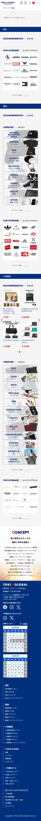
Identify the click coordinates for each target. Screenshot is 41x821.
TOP (4, 8)
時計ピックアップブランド (14, 698)
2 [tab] (21, 351)
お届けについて (11, 777)
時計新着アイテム (11, 689)
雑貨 (7, 704)
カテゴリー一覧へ (17, 210)
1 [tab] (19, 351)
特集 (6, 752)
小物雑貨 (9, 726)
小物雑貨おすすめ (11, 733)
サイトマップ (9, 806)
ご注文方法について (11, 771)
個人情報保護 (9, 797)
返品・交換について (11, 781)
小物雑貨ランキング (11, 736)
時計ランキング (10, 695)
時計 (7, 685)
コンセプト (9, 755)
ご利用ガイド (11, 767)
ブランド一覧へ (17, 95)
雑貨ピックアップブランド (14, 720)
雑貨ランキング (10, 714)
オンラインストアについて (16, 790)
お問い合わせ (9, 784)
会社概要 (8, 803)
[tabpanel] (20, 320)
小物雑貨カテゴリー (11, 739)
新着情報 (8, 758)
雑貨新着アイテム (11, 708)
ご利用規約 (9, 793)
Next (39, 320)
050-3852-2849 (15, 591)
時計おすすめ (9, 692)
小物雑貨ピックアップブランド (15, 742)
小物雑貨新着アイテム (12, 730)
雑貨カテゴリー (10, 717)
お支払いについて (11, 774)
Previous (1, 320)
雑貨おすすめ (9, 711)
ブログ (7, 761)
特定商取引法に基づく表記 (14, 800)
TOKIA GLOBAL (12, 748)
